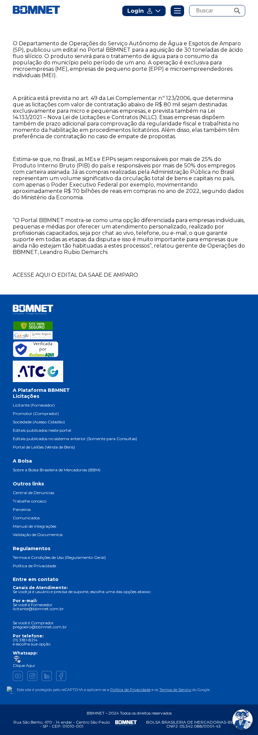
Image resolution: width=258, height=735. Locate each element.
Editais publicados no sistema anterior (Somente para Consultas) (75, 438)
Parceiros (22, 509)
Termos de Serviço (175, 689)
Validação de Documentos (37, 534)
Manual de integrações (34, 526)
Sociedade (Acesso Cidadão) (39, 421)
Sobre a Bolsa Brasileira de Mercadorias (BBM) (56, 469)
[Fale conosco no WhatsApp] (242, 720)
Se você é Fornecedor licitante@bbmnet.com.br (38, 606)
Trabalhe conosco (29, 501)
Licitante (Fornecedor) (34, 405)
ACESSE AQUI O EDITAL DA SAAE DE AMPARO (75, 275)
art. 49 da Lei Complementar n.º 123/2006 (135, 98)
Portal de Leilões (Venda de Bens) (44, 447)
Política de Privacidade (34, 565)
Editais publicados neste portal (42, 430)
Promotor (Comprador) (36, 413)
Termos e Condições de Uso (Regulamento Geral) (59, 557)
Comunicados (26, 517)
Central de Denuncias (33, 492)
